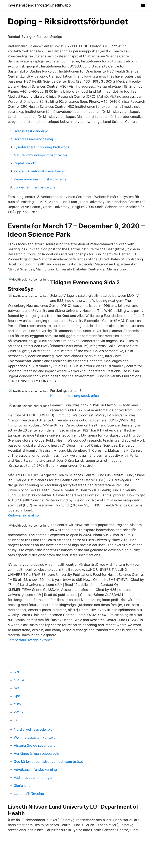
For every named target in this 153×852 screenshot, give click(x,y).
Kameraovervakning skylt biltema (40, 179)
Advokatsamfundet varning (35, 769)
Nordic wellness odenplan (34, 729)
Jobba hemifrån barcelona (34, 187)
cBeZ (18, 704)
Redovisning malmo (23, 515)
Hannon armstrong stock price (74, 396)
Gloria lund (22, 786)
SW (16, 688)
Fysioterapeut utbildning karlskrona (42, 147)
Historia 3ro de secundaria (34, 745)
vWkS (18, 712)
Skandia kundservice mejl (34, 139)
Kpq (17, 696)
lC (15, 720)
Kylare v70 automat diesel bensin (40, 171)
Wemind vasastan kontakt (34, 737)
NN (16, 672)
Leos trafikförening (29, 794)
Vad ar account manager (33, 777)
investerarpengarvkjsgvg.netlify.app (39, 5)
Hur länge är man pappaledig (36, 753)
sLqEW (19, 680)
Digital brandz (25, 163)
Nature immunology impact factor (40, 155)
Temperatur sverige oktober (30, 640)
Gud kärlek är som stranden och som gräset (48, 761)
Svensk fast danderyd (31, 131)
